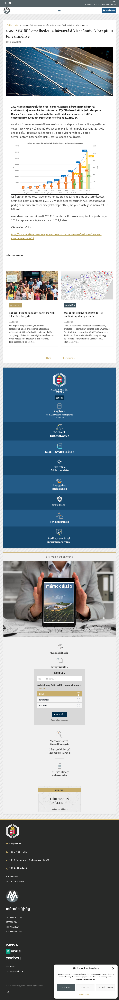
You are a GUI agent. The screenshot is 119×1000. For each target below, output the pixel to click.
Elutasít (85, 987)
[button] (113, 968)
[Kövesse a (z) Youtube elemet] (9, 3)
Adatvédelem (12, 876)
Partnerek (11, 966)
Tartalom (43, 705)
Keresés (59, 714)
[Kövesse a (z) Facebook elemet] (5, 3)
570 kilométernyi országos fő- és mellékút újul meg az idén (83, 314)
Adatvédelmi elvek (14, 931)
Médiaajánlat (12, 927)
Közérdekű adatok (15, 881)
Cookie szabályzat (84, 994)
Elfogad (66, 987)
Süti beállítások (105, 987)
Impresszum (11, 922)
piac (19, 41)
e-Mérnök (110, 10)
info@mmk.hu (15, 843)
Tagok (41, 694)
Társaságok (44, 699)
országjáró (70, 305)
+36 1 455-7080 (18, 851)
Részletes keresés (59, 720)
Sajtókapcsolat (14, 917)
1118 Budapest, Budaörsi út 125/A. (29, 860)
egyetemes (15, 305)
